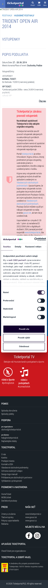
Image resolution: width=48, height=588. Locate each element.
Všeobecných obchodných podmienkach (27, 184)
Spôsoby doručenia (9, 410)
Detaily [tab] (18, 247)
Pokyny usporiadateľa (10, 520)
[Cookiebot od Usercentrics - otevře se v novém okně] (35, 239)
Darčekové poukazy (9, 500)
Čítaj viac (42, 101)
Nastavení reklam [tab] (33, 247)
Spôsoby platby (7, 413)
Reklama (4, 523)
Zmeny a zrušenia (8, 513)
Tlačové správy (7, 517)
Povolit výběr (24, 338)
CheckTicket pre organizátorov (13, 550)
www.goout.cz (31, 520)
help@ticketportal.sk (9, 437)
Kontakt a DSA (7, 464)
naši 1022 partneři (17, 260)
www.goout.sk (31, 517)
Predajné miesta (7, 460)
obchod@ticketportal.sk (11, 429)
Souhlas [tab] (7, 247)
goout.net (27, 212)
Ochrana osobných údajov (12, 470)
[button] (39, 4)
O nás (3, 454)
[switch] (41, 301)
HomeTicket (6, 494)
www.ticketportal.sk (33, 232)
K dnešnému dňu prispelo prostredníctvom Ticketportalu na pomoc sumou (26, 566)
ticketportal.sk (27, 153)
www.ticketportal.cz (33, 513)
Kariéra (4, 457)
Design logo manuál (9, 474)
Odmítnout (24, 346)
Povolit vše (24, 329)
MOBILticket (6, 497)
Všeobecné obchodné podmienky (14, 467)
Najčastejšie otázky (9, 441)
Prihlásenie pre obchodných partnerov (16, 477)
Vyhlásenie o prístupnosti (11, 480)
